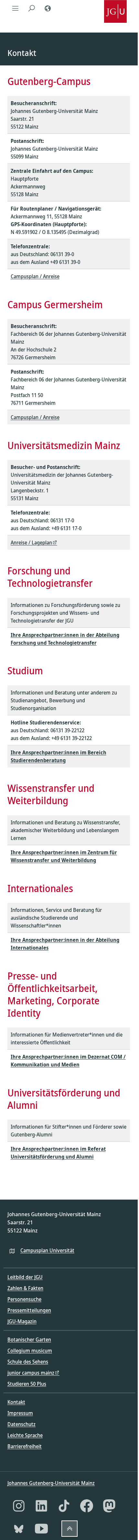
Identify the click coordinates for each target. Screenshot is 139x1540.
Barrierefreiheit (24, 1446)
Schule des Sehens (27, 1361)
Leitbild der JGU (25, 1277)
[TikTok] (64, 1505)
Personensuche (24, 1299)
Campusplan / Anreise (35, 276)
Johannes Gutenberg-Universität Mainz (51, 1483)
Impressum (20, 1413)
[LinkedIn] (41, 1505)
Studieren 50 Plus (26, 1383)
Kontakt (16, 1402)
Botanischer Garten (29, 1339)
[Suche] (32, 8)
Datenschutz (21, 1424)
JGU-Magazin (22, 1321)
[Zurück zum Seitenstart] (69, 1528)
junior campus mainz (30, 1372)
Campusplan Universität (47, 1250)
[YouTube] (41, 1528)
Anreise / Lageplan (31, 542)
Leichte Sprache (25, 1435)
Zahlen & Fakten (25, 1288)
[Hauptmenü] (15, 8)
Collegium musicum (29, 1350)
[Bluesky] (18, 1528)
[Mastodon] (109, 1505)
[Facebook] (86, 1505)
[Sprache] (48, 8)
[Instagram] (18, 1505)
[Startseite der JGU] (115, 8)
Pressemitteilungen (29, 1310)
